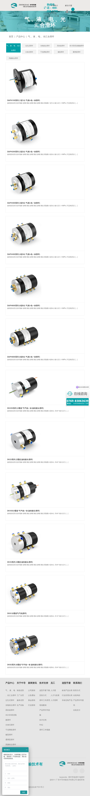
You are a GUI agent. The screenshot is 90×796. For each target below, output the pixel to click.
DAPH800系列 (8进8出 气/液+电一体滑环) (23, 357)
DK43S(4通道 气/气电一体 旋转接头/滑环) (23, 510)
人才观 (53, 690)
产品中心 (20, 36)
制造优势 (20, 690)
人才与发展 (55, 695)
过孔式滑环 (29, 46)
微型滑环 (61, 52)
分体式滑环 (29, 52)
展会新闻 (31, 700)
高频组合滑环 (13, 58)
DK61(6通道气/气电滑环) (17, 613)
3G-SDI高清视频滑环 (76, 46)
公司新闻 (31, 690)
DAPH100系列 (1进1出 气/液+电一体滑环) (23, 100)
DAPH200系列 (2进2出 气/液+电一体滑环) (23, 151)
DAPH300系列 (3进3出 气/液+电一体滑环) (23, 203)
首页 (11, 36)
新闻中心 (54, 12)
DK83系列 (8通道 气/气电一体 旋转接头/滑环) (24, 664)
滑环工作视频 (44, 729)
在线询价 (76, 695)
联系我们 (68, 12)
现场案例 (42, 705)
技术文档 (42, 720)
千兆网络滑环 (45, 52)
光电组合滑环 (45, 46)
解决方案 (68, 5)
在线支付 (76, 710)
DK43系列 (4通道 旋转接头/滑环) (20, 562)
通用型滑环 (76, 52)
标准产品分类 (67, 690)
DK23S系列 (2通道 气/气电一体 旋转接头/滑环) (25, 408)
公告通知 (31, 695)
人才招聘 (54, 700)
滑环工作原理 (44, 700)
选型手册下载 (44, 690)
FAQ (41, 724)
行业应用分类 (67, 695)
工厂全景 (20, 695)
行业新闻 (31, 705)
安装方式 (42, 695)
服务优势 (20, 700)
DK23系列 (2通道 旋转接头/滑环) (20, 459)
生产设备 (20, 705)
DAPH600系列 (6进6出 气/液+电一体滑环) (23, 305)
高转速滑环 (61, 46)
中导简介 (54, 5)
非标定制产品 (67, 700)
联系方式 (76, 690)
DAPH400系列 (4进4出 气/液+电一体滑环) (23, 254)
